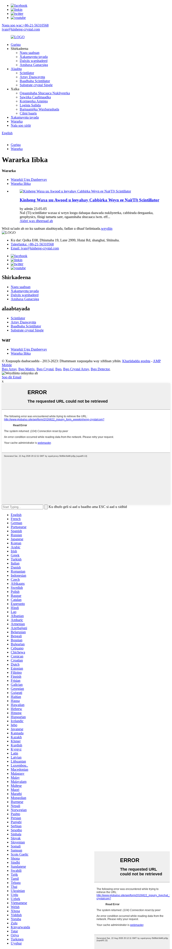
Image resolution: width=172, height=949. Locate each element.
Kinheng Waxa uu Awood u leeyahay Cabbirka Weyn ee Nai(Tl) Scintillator (89, 200)
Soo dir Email (11, 377)
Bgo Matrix (26, 369)
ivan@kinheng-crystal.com (21, 29)
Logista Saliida (30, 105)
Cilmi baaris (28, 113)
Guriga (16, 44)
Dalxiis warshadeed (33, 61)
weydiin (106, 228)
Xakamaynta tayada (34, 57)
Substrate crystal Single (36, 85)
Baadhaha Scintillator (35, 81)
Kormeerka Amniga (34, 101)
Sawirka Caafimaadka (35, 97)
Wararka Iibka (21, 183)
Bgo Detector (100, 369)
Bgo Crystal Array (76, 369)
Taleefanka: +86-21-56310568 (32, 244)
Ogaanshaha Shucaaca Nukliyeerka (45, 93)
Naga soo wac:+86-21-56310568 (25, 25)
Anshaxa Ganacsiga (34, 65)
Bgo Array (9, 369)
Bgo (58, 369)
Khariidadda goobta (136, 361)
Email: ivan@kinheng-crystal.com (35, 248)
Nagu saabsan (29, 53)
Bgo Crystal (45, 369)
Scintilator (27, 73)
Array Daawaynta (32, 77)
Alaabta (16, 69)
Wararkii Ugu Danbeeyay (29, 179)
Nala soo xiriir (21, 125)
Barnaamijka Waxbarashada (39, 109)
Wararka (17, 121)
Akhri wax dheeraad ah (36, 221)
